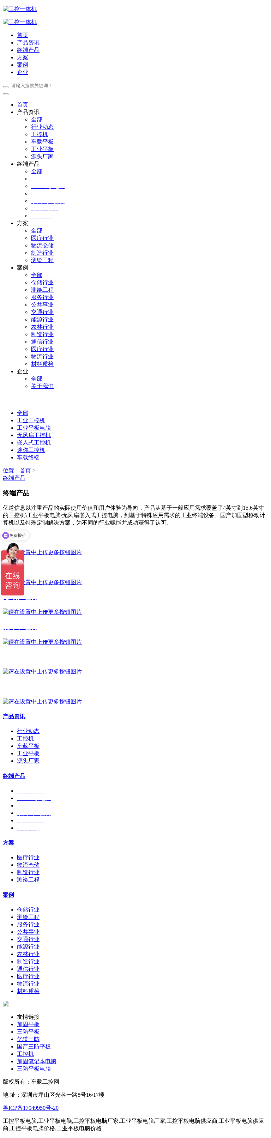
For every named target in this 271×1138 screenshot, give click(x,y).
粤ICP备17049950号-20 (31, 1108)
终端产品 (14, 478)
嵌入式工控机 (34, 443)
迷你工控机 (31, 450)
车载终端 (28, 457)
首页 (22, 35)
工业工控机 (31, 420)
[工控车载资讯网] (20, 22)
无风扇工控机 (34, 435)
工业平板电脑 (34, 428)
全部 (36, 119)
